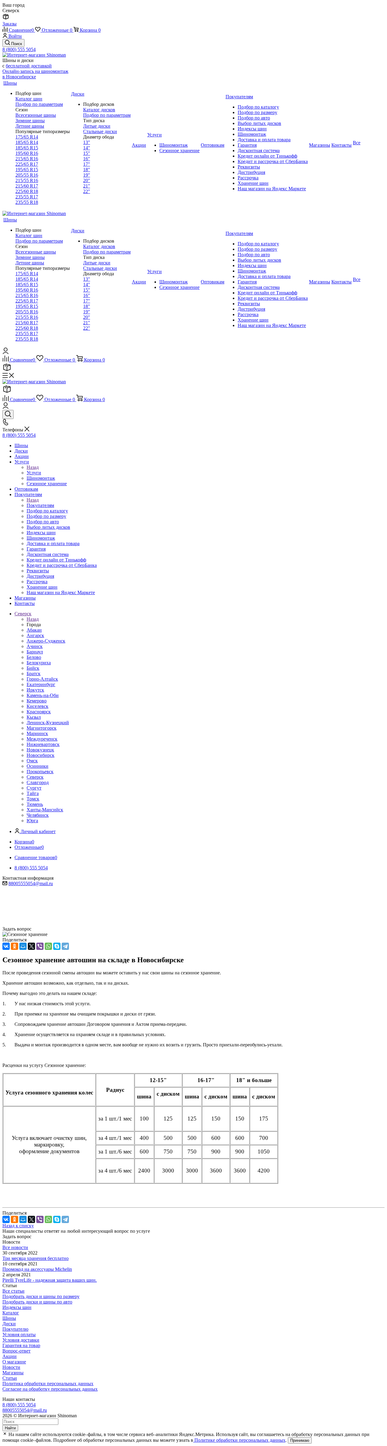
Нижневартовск (43, 744)
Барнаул (35, 651)
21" (86, 185)
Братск (34, 673)
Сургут (34, 787)
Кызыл (34, 717)
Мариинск (37, 733)
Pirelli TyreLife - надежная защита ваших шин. (49, 1280)
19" (86, 175)
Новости (11, 1367)
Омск (32, 760)
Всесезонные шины (35, 115)
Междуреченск (42, 738)
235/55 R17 (26, 196)
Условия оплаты (19, 1334)
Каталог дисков (99, 109)
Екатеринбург (41, 684)
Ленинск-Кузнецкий (48, 722)
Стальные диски (100, 131)
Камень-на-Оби (43, 695)
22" (86, 191)
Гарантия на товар (21, 1345)
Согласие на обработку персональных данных (50, 1389)
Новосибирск (40, 755)
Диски (9, 1323)
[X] (31, 946)
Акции (9, 1356)
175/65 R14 (26, 136)
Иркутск (35, 689)
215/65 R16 (26, 158)
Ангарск (35, 635)
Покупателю (15, 1329)
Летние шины (29, 126)
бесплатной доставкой (29, 65)
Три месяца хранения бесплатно (35, 1258)
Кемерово (37, 700)
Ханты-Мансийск (45, 809)
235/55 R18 (26, 202)
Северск (35, 777)
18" (86, 169)
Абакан (34, 630)
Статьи (9, 1378)
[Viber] (40, 946)
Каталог (10, 1312)
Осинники (37, 766)
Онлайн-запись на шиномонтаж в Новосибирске (35, 74)
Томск (33, 798)
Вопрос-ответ (16, 1350)
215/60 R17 (26, 185)
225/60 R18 (26, 191)
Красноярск (39, 711)
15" (86, 153)
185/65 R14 (26, 142)
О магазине (14, 1361)
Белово (34, 657)
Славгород (38, 782)
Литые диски (96, 126)
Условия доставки (20, 1340)
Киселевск (37, 706)
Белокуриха (39, 662)
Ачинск (35, 646)
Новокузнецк (40, 749)
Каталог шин (28, 98)
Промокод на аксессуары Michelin (37, 1269)
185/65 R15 (26, 147)
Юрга (32, 820)
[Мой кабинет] (5, 352)
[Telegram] (65, 946)
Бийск (33, 668)
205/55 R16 (26, 175)
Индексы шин (16, 1307)
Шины (9, 1318)
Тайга (33, 793)
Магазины (13, 1372)
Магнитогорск (42, 728)
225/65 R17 (26, 164)
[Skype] (56, 946)
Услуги (34, 472)
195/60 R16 (26, 153)
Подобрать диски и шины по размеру (41, 1296)
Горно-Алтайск (42, 679)
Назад (33, 467)
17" (86, 164)
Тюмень (35, 804)
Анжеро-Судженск (46, 640)
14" (86, 147)
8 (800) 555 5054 (19, 49)
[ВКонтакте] (6, 946)
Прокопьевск (40, 771)
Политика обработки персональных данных (47, 1383)
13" (86, 142)
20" (86, 180)
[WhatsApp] (48, 946)
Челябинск (38, 815)
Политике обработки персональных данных (239, 1440)
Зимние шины (30, 120)
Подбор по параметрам (39, 104)
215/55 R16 (26, 180)
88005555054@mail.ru (30, 883)
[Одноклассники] (14, 946)
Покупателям (40, 505)
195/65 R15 (26, 169)
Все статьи (13, 1291)
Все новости (15, 1247)
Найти (10, 1428)
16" (86, 158)
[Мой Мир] (23, 946)
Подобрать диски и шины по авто (37, 1301)
